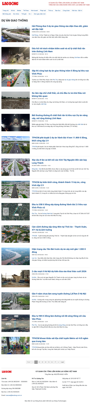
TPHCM (34, 146)
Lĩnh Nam (77, 57)
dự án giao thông (70, 80)
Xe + (30, 14)
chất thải (43, 104)
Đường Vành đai (47, 213)
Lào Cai (34, 258)
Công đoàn (66, 10)
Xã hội (13, 10)
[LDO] (15, 34)
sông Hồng (62, 325)
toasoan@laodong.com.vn (13, 395)
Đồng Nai (35, 169)
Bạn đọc (58, 10)
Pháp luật (43, 10)
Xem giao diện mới (39, 14)
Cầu (40, 169)
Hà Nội (34, 277)
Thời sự (50, 10)
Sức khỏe (16, 14)
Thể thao (26, 10)
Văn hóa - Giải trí (77, 10)
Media (19, 10)
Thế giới (23, 14)
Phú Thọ (55, 80)
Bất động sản (7, 14)
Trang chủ (6, 10)
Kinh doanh (34, 10)
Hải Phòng (35, 35)
